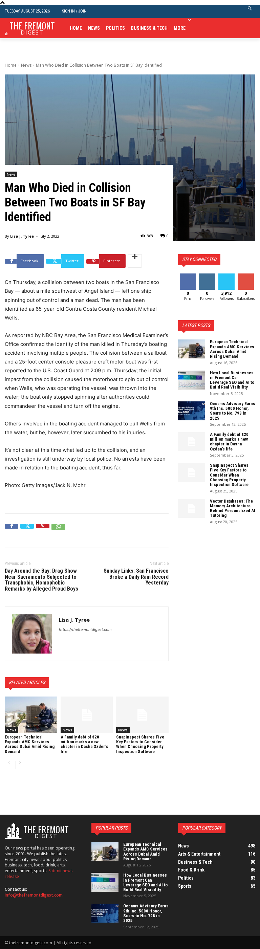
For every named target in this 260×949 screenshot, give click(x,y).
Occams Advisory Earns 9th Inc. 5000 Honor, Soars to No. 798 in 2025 (232, 411)
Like (188, 276)
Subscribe (246, 276)
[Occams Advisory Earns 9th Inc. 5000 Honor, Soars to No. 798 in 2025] (191, 410)
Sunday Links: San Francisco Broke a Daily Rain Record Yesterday (136, 577)
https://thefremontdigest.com (85, 629)
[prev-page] (9, 765)
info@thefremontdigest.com (34, 895)
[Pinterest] (42, 530)
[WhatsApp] (58, 530)
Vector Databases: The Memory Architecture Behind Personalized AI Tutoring (232, 508)
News (26, 65)
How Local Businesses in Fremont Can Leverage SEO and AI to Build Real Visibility (232, 380)
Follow (207, 276)
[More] (135, 261)
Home (11, 65)
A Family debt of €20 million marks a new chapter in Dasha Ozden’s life (84, 744)
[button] (250, 11)
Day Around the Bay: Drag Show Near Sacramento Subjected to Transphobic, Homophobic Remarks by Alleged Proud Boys (41, 580)
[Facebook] (11, 530)
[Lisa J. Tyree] (32, 634)
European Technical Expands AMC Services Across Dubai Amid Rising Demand (30, 744)
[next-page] (20, 765)
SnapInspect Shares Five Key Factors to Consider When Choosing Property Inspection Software (140, 744)
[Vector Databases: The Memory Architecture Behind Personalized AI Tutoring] (191, 508)
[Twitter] (27, 530)
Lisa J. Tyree (22, 236)
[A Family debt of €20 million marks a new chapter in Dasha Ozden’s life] (87, 715)
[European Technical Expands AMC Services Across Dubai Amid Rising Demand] (31, 715)
